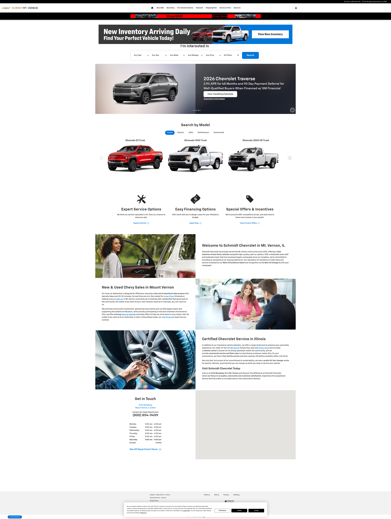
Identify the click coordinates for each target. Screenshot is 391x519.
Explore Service (139, 223)
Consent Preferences (15, 516)
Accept (256, 510)
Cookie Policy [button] (186, 510)
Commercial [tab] (219, 132)
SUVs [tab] (191, 132)
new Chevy (169, 296)
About (216, 494)
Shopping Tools (211, 8)
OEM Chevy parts (262, 348)
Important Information (214, 99)
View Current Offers (248, 223)
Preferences (222, 510)
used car (119, 299)
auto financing (168, 317)
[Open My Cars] (295, 8)
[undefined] (195, 34)
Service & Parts (225, 8)
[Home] (6, 8)
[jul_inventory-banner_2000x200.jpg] (195, 34)
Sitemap (235, 494)
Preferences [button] (143, 513)
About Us (237, 8)
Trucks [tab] (170, 132)
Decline (239, 510)
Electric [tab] (180, 132)
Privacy (225, 494)
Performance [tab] (203, 132)
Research (199, 8)
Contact (206, 494)
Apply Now (194, 223)
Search (250, 55)
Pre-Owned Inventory (185, 8)
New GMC (160, 8)
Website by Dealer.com (229, 501)
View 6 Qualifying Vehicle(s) (220, 95)
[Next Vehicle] (290, 158)
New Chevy (170, 8)
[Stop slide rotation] (292, 110)
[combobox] (141, 55)
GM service (234, 348)
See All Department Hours (144, 449)
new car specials (128, 314)
